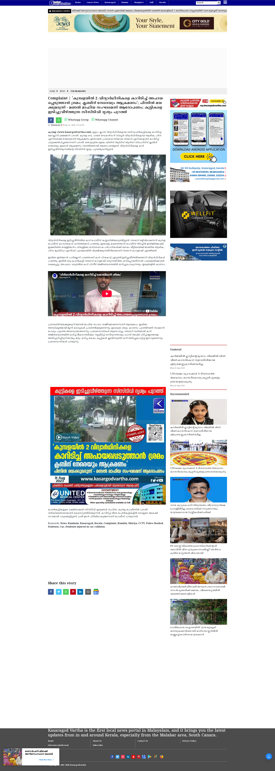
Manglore (139, 2)
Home (78, 2)
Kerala (162, 2)
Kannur (124, 2)
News (62, 91)
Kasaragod (110, 2)
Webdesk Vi (56, 125)
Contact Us (143, 741)
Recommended (179, 394)
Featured (175, 349)
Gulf (151, 2)
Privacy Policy (189, 741)
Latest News (93, 2)
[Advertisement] (134, 68)
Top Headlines (78, 91)
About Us (97, 741)
